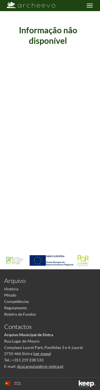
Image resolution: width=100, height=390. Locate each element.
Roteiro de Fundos (20, 314)
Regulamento (15, 307)
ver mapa (42, 353)
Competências (16, 301)
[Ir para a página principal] (27, 5)
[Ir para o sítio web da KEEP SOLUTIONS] (87, 383)
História (11, 289)
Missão (10, 295)
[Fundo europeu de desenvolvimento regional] (52, 260)
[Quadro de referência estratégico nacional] (16, 260)
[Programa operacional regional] (84, 260)
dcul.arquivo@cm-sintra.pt (40, 366)
